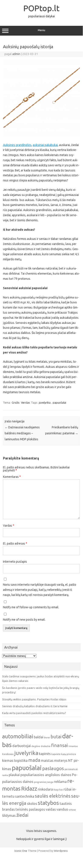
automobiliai (17, 736)
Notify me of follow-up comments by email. (31, 607)
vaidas (51, 809)
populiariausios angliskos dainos (45, 775)
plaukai (14, 775)
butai (56, 736)
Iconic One (20, 850)
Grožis (16, 402)
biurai (47, 737)
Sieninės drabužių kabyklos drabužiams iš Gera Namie (35, 706)
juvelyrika (45, 402)
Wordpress (61, 850)
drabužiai (46, 746)
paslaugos (53, 768)
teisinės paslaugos (30, 809)
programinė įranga (43, 782)
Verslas (25, 402)
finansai (59, 745)
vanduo (62, 809)
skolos (32, 803)
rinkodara (45, 789)
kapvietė (55, 754)
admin (16, 54)
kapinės (45, 754)
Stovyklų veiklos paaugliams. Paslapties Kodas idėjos (34, 699)
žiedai (22, 815)
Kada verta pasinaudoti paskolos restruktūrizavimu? (34, 712)
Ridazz (29, 788)
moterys (61, 760)
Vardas (8, 525)
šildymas (9, 815)
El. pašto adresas (15, 543)
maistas (47, 760)
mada (34, 760)
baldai (38, 737)
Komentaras (12, 476)
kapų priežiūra (68, 754)
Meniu (41, 30)
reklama (60, 781)
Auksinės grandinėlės (17, 145)
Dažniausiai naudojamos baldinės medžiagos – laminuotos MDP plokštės (22, 433)
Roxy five (58, 789)
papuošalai (59, 402)
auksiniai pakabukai (45, 145)
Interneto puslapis (15, 561)
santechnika (24, 796)
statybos (48, 803)
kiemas (7, 760)
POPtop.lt (41, 8)
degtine (35, 746)
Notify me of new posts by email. (24, 619)
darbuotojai (21, 746)
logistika (21, 760)
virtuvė (72, 809)
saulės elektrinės (52, 795)
